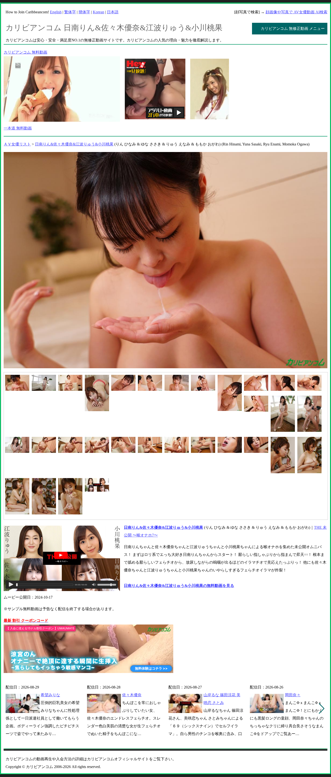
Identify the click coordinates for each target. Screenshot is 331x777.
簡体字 (84, 12)
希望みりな (50, 695)
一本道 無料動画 (18, 128)
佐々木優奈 (132, 695)
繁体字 (70, 12)
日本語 (112, 12)
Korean (98, 12)
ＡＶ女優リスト (17, 144)
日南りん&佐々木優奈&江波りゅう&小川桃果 (74, 144)
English (56, 12)
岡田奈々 (292, 695)
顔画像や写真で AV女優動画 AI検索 (296, 12)
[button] (321, 708)
